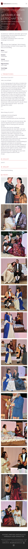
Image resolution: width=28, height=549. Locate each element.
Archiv (5, 27)
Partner (12, 534)
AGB (13, 536)
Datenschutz (20, 534)
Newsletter (20, 536)
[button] (26, 3)
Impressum (7, 536)
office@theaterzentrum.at (16, 542)
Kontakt (5, 534)
